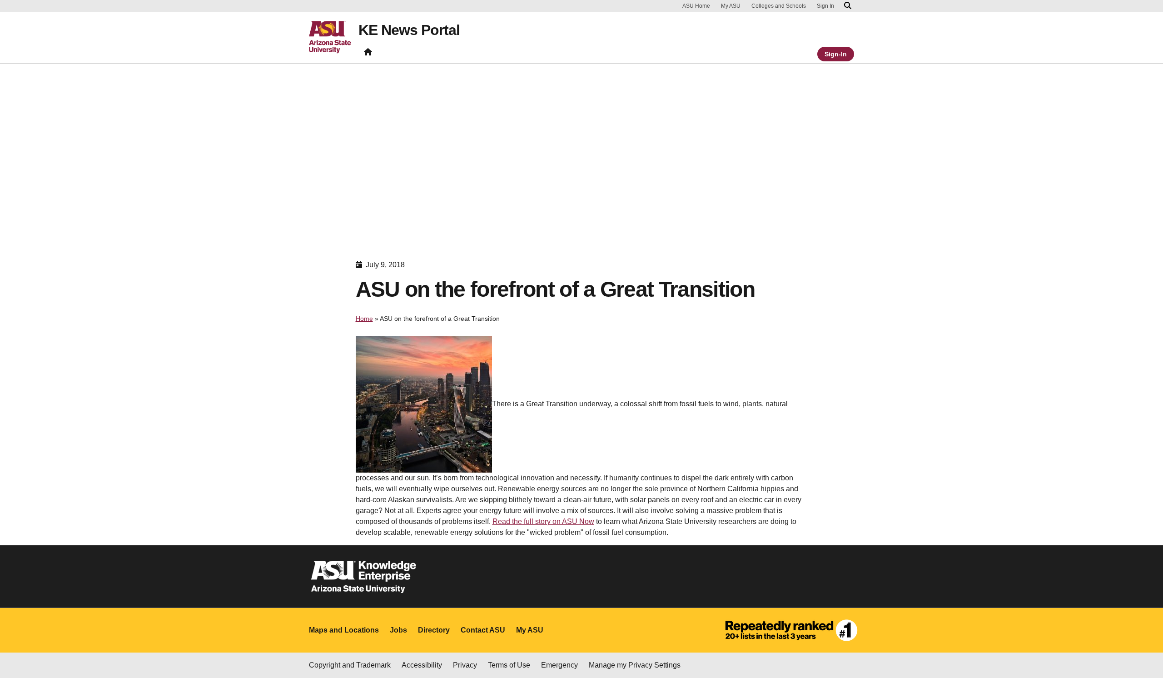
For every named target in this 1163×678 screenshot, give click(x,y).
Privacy (465, 665)
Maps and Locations (344, 630)
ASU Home (696, 6)
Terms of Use (509, 665)
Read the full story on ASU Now (543, 521)
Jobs (398, 630)
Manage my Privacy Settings (635, 665)
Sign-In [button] (836, 54)
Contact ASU (483, 630)
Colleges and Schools (778, 6)
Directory (434, 630)
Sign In (825, 6)
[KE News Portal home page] (368, 54)
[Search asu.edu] (847, 6)
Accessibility (422, 665)
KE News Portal (409, 30)
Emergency (559, 665)
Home (364, 318)
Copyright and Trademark (350, 665)
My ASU (731, 6)
